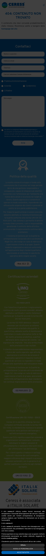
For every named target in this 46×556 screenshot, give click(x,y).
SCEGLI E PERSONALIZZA (23, 549)
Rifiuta (23, 545)
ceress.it (11, 512)
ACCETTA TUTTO (23, 552)
